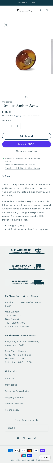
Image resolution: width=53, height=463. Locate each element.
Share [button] (8, 176)
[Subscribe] (45, 428)
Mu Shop (21, 460)
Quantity (6, 120)
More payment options (26, 151)
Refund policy (12, 410)
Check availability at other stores (22, 168)
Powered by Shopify (34, 460)
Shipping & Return (14, 397)
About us (9, 378)
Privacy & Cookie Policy (17, 391)
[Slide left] (20, 97)
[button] (6, 10)
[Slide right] (32, 97)
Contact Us (11, 385)
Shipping (17, 116)
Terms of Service (14, 403)
